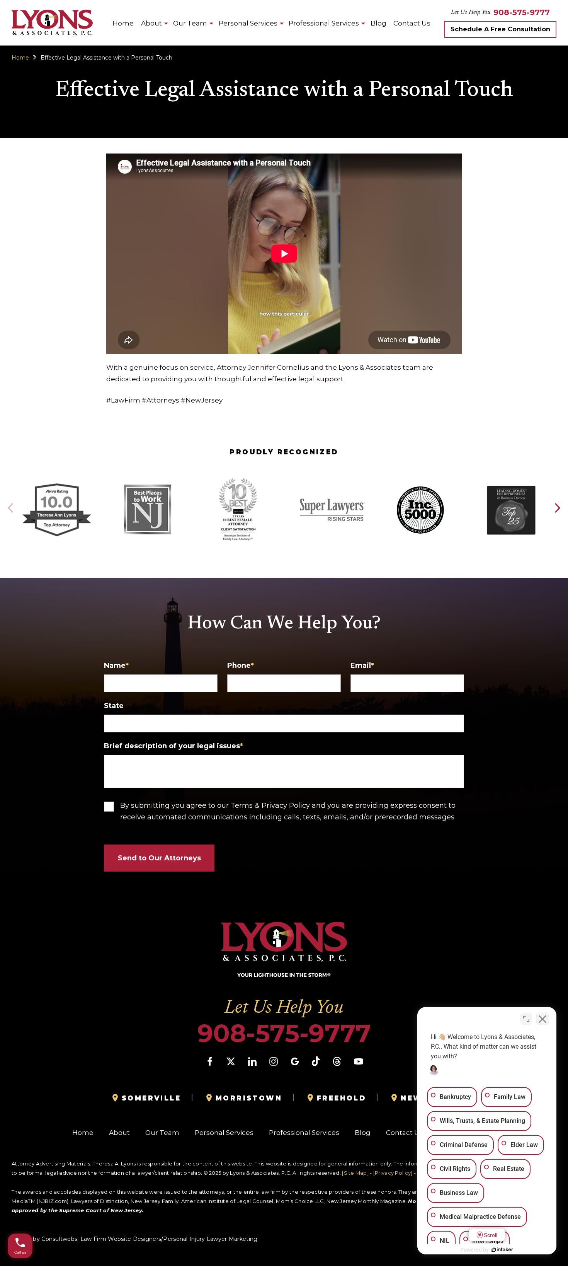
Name (116, 665)
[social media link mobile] (209, 1061)
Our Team (190, 23)
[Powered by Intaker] (502, 1249)
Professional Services (324, 23)
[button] (557, 508)
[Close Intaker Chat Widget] (542, 1019)
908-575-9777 (521, 12)
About (151, 23)
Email (362, 665)
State (114, 705)
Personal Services (248, 23)
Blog (378, 23)
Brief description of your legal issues (173, 745)
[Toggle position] (526, 1019)
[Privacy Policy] (392, 1173)
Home (123, 23)
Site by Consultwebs (48, 1238)
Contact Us (411, 23)
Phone (240, 665)
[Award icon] (56, 485)
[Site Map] (355, 1173)
